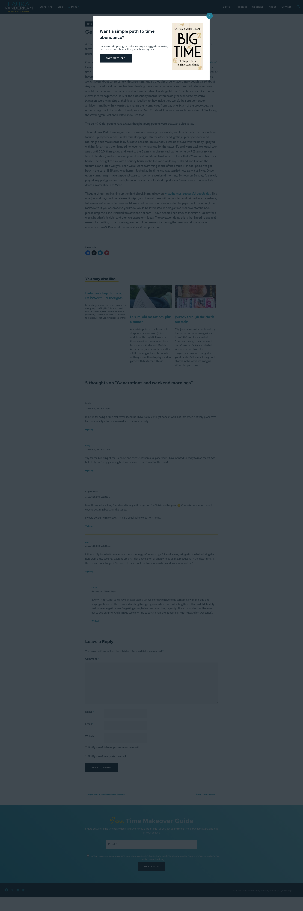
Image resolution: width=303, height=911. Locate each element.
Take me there (115, 58)
